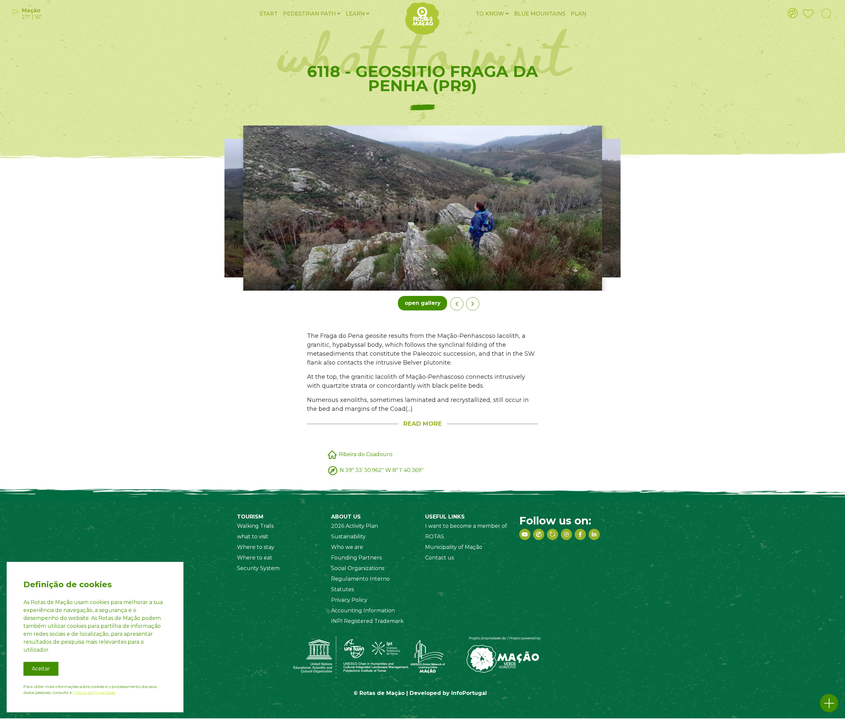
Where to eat (254, 558)
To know (490, 14)
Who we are (347, 547)
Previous (456, 303)
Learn (356, 14)
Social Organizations (357, 568)
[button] (829, 703)
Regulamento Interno (360, 579)
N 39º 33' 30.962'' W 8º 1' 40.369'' (381, 470)
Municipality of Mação (453, 547)
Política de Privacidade (94, 692)
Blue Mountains (539, 14)
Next (472, 303)
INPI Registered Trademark (367, 621)
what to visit (252, 536)
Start (268, 14)
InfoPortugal (469, 693)
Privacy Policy (349, 600)
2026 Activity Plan (354, 526)
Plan (578, 14)
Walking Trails (255, 526)
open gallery (423, 303)
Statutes (342, 589)
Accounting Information (363, 610)
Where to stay (255, 547)
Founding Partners (356, 558)
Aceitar (41, 668)
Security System (258, 568)
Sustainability (348, 536)
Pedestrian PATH (310, 14)
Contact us (439, 558)
